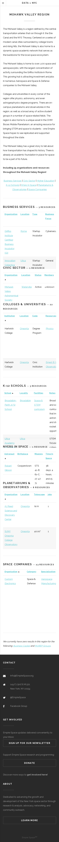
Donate (29, 763)
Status (38, 275)
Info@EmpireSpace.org (21, 675)
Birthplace (22, 454)
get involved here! (37, 774)
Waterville (27, 287)
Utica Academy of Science (10, 443)
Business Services (13, 181)
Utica (23, 260)
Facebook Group (18, 706)
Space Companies (37, 189)
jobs (50, 494)
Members (49, 275)
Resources (51, 316)
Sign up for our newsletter (29, 743)
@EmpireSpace (18, 697)
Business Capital (21, 646)
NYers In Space (28, 185)
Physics (50, 328)
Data (25, 3)
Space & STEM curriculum (39, 405)
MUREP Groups (43, 646)
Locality (24, 393)
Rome (24, 231)
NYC (34, 3)
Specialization (48, 571)
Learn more (29, 820)
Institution (9, 316)
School (7, 393)
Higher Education (45, 181)
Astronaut (9, 454)
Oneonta (24, 328)
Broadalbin (25, 400)
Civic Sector (29, 181)
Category (31, 571)
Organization (10, 214)
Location (24, 214)
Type (34, 214)
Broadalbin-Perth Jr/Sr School (11, 405)
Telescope (39, 494)
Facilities (38, 393)
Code (35, 316)
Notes (52, 393)
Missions (39, 454)
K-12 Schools (12, 185)
